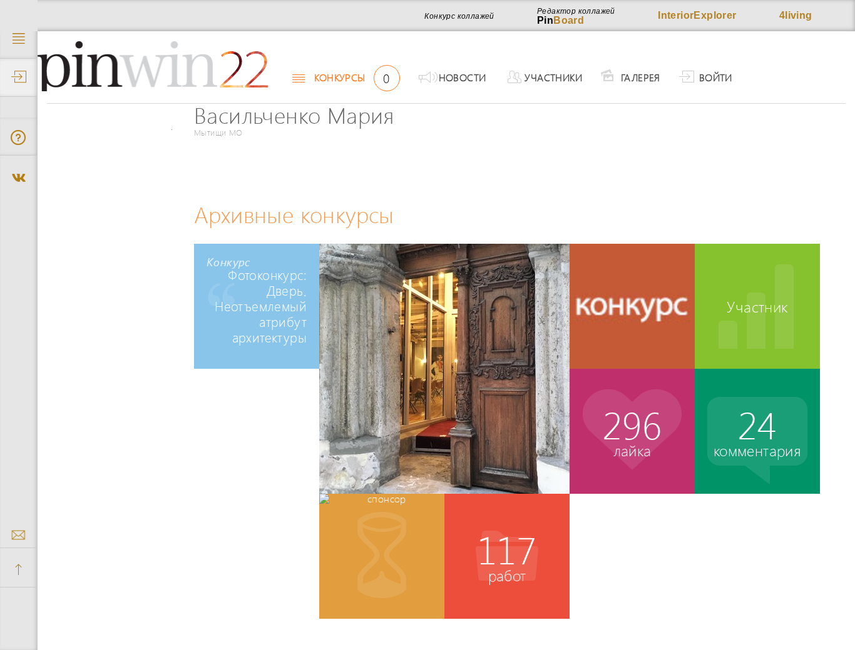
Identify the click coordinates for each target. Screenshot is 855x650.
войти (715, 77)
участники (553, 77)
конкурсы (351, 77)
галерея (640, 77)
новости (462, 77)
